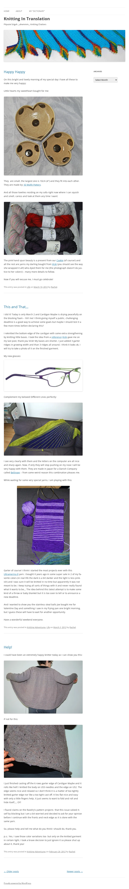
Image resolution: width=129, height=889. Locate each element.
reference (56, 337)
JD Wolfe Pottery (32, 184)
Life (28, 287)
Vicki (54, 264)
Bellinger (15, 472)
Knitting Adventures (36, 627)
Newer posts (75, 871)
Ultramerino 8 (11, 574)
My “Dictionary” (37, 11)
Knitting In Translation (27, 18)
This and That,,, (16, 306)
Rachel (54, 287)
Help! (8, 647)
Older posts (11, 871)
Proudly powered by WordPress (17, 883)
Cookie (59, 260)
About (19, 11)
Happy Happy (14, 71)
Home (6, 11)
